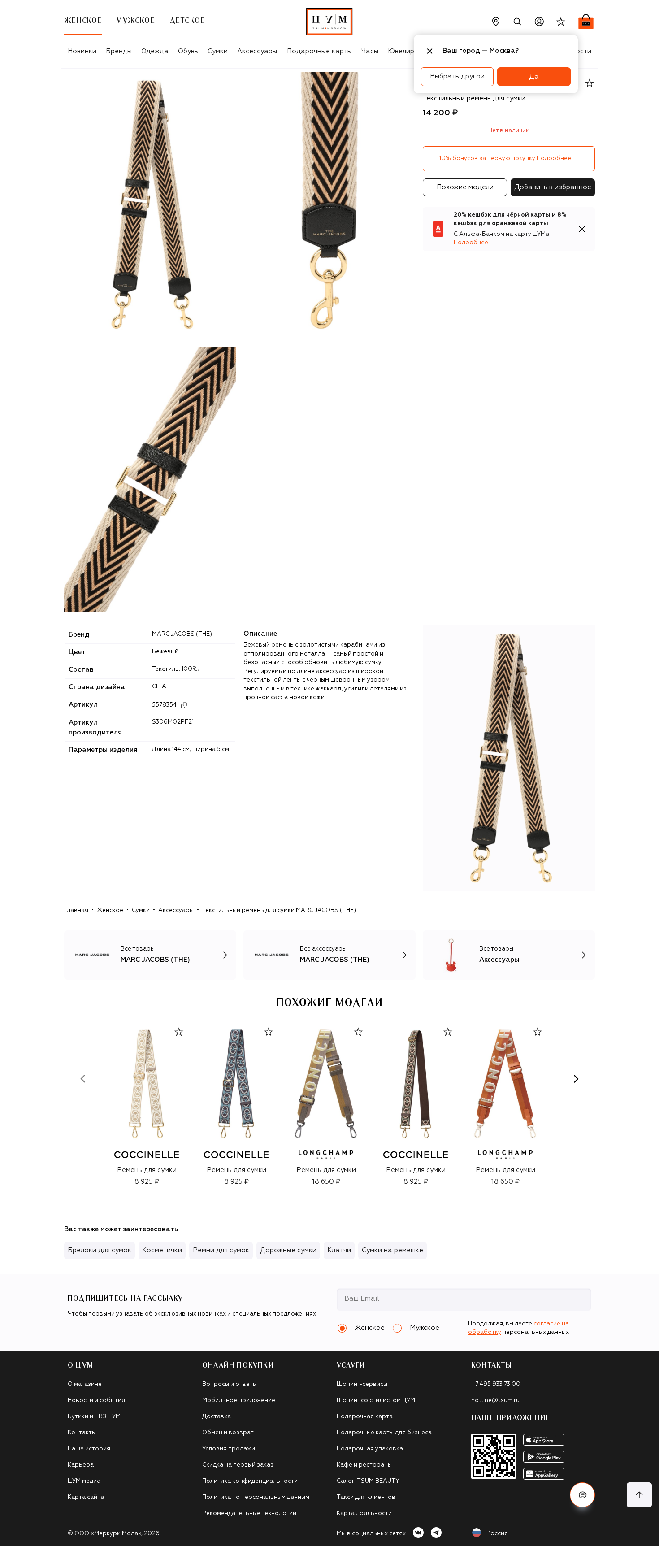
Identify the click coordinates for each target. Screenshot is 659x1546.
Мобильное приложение (238, 1400)
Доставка (216, 1417)
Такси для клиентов (366, 1497)
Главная (76, 910)
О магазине (85, 1384)
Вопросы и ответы (229, 1384)
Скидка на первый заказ (237, 1465)
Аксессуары (257, 51)
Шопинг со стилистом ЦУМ (376, 1400)
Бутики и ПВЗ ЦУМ (94, 1417)
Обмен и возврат (228, 1433)
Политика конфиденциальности (250, 1481)
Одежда (155, 51)
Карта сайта (86, 1497)
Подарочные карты (319, 51)
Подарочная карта (365, 1417)
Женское (110, 910)
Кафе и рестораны (364, 1465)
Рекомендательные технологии (249, 1513)
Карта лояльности (364, 1513)
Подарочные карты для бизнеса (384, 1433)
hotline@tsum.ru (495, 1400)
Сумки (218, 51)
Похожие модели (465, 187)
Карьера (81, 1465)
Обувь (188, 51)
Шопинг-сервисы (362, 1384)
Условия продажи (228, 1449)
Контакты (82, 1433)
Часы (369, 51)
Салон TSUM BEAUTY (368, 1481)
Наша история (89, 1449)
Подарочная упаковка (370, 1449)
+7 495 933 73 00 (495, 1384)
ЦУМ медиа (84, 1481)
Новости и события (96, 1400)
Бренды (119, 51)
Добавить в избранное (552, 187)
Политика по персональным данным (255, 1497)
